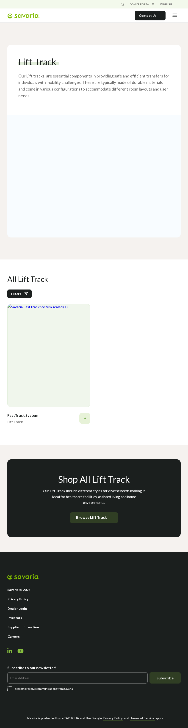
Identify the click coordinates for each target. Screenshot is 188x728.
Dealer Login (17, 608)
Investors (15, 618)
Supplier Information (23, 627)
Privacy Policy (18, 599)
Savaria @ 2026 (18, 590)
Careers (14, 636)
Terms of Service (142, 718)
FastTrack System (22, 415)
